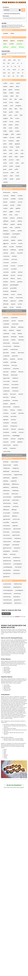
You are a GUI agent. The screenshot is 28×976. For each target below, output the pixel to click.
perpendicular (7, 560)
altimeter (20, 359)
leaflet (5, 93)
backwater (19, 246)
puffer (16, 169)
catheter (19, 230)
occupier (13, 413)
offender (5, 301)
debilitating (6, 484)
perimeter (6, 352)
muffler (5, 83)
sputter (18, 179)
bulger (17, 102)
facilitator (6, 462)
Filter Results (6, 16)
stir (17, 76)
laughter (5, 118)
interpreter (13, 448)
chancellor (20, 253)
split (14, 60)
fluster (5, 112)
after (17, 96)
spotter (12, 179)
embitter (5, 281)
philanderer (15, 387)
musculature (15, 384)
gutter (22, 156)
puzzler (11, 124)
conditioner (16, 407)
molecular (15, 381)
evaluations (17, 548)
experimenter (16, 535)
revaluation (16, 570)
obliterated (6, 478)
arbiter (5, 246)
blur (8, 63)
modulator (6, 423)
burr (13, 63)
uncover (20, 202)
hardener (5, 291)
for (15, 66)
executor (13, 438)
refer (17, 172)
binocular (14, 365)
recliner (20, 304)
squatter (5, 182)
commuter (14, 259)
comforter (6, 259)
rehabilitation (7, 587)
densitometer (15, 471)
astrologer (13, 362)
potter (5, 169)
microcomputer (7, 538)
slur (4, 76)
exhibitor (13, 372)
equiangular (6, 551)
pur (9, 73)
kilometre (6, 340)
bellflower (13, 250)
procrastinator (7, 497)
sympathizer (6, 400)
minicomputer (16, 532)
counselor (6, 272)
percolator (14, 416)
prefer (10, 169)
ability (5, 330)
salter (4, 124)
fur (19, 66)
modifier (14, 432)
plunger (17, 166)
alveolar (5, 394)
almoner (13, 243)
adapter (13, 240)
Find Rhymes (6, 7)
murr (8, 69)
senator (13, 221)
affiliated (14, 509)
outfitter (20, 301)
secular (12, 307)
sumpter (5, 96)
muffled (11, 93)
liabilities (5, 481)
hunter (11, 121)
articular (21, 432)
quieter (5, 227)
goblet (10, 89)
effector (13, 278)
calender (5, 253)
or (19, 69)
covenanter (16, 368)
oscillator (5, 416)
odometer (21, 413)
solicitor (13, 321)
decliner (20, 272)
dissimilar (6, 397)
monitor (17, 211)
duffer (5, 156)
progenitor (21, 438)
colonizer (13, 419)
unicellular (16, 506)
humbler (20, 195)
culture (12, 83)
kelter (4, 115)
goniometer (6, 500)
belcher (5, 147)
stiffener (5, 224)
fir (11, 66)
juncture (11, 160)
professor (19, 218)
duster (5, 109)
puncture (5, 172)
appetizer (12, 403)
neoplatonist (16, 557)
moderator (6, 432)
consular (12, 266)
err (4, 66)
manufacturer (7, 529)
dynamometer (7, 465)
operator (15, 445)
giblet (4, 89)
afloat (17, 86)
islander (19, 294)
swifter (18, 137)
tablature (5, 230)
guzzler (11, 112)
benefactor (6, 365)
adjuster (19, 224)
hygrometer (6, 378)
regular (5, 307)
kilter (21, 115)
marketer (13, 199)
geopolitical (17, 600)
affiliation (14, 516)
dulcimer (5, 278)
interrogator (16, 541)
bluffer (18, 147)
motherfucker (14, 349)
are (19, 60)
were (22, 76)
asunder (11, 246)
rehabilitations (17, 587)
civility (13, 333)
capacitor (5, 317)
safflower (5, 221)
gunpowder (13, 288)
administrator (7, 503)
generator (21, 429)
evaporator (14, 522)
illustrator (14, 423)
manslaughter (16, 234)
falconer (12, 281)
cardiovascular (7, 593)
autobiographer (7, 603)
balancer (5, 250)
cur (18, 63)
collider (19, 205)
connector (14, 262)
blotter (12, 147)
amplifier (5, 362)
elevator (21, 336)
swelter (5, 137)
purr (13, 73)
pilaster (5, 202)
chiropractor (13, 426)
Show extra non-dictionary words (12, 13)
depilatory (6, 487)
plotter (11, 166)
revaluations (16, 596)
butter (10, 150)
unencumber (6, 451)
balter (21, 99)
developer (14, 336)
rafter (4, 128)
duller (10, 156)
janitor (5, 211)
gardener (19, 281)
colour (5, 153)
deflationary (15, 484)
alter (10, 99)
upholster (6, 240)
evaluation (15, 551)
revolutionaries (7, 600)
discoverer (13, 394)
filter (21, 109)
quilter (17, 124)
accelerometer (7, 584)
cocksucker (6, 256)
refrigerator (15, 468)
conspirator (6, 356)
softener (19, 221)
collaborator (6, 468)
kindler (11, 297)
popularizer (6, 516)
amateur (5, 205)
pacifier (5, 448)
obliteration (6, 490)
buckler (12, 205)
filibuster (20, 372)
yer (13, 76)
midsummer (19, 297)
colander (14, 256)
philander (6, 304)
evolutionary (17, 593)
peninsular (6, 387)
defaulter (5, 275)
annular (20, 243)
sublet (17, 93)
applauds (17, 144)
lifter (11, 118)
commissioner (7, 346)
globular (5, 285)
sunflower (12, 202)
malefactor (15, 378)
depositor (6, 336)
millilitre (13, 340)
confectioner (6, 368)
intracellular (6, 525)
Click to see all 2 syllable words (14, 186)
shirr (18, 73)
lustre (15, 115)
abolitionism (18, 603)
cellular (12, 253)
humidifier (6, 522)
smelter (17, 131)
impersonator (7, 541)
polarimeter (15, 500)
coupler (5, 105)
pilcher (5, 166)
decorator (6, 429)
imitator (5, 410)
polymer (12, 218)
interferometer (18, 584)
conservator (15, 324)
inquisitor (6, 442)
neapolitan (14, 481)
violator (13, 352)
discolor (13, 275)
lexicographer (7, 570)
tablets (11, 86)
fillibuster (6, 375)
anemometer (14, 462)
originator (15, 525)
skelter (11, 131)
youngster (18, 105)
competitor (6, 324)
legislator (5, 419)
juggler (11, 211)
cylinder (13, 272)
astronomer (6, 435)
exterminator (7, 557)
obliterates (17, 346)
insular (13, 294)
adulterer (11, 330)
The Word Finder (14, 2)
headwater (14, 291)
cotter (10, 153)
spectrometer (7, 445)
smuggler (5, 134)
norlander (13, 237)
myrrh (14, 69)
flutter (16, 156)
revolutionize (7, 573)
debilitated (6, 471)
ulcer (4, 140)
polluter (5, 218)
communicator (7, 474)
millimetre (21, 340)
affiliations (6, 509)
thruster (12, 137)
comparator (14, 317)
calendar (20, 250)
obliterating (14, 487)
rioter (11, 227)
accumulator (6, 513)
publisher (17, 227)
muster (17, 118)
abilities (5, 359)
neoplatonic (17, 538)
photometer (6, 343)
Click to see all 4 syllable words (14, 455)
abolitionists (17, 560)
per (23, 69)
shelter (17, 128)
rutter (11, 175)
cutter (22, 153)
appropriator (6, 519)
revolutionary (7, 596)
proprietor (6, 321)
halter (17, 112)
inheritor (12, 410)
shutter (17, 175)
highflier (18, 208)
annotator (15, 400)
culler (16, 153)
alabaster (12, 359)
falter (10, 109)
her (4, 69)
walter (5, 144)
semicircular (16, 519)
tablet (12, 96)
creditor (5, 208)
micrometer (6, 381)
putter (12, 172)
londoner (5, 199)
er (21, 63)
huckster (17, 89)
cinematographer (8, 590)
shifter (5, 131)
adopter (20, 240)
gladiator (20, 442)
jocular (5, 297)
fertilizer (13, 397)
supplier (12, 224)
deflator (13, 195)
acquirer (5, 426)
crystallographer (7, 567)
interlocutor (14, 493)
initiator (15, 503)
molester (20, 199)
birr (4, 63)
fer (8, 66)
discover (20, 275)
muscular (5, 237)
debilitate (21, 327)
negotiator (15, 478)
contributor (15, 391)
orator (16, 214)
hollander (6, 294)
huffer (5, 160)
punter (17, 121)
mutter (11, 163)
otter (22, 163)
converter (20, 266)
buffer (5, 150)
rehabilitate (15, 490)
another (13, 230)
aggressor (6, 243)
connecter (6, 262)
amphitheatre (17, 497)
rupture (5, 175)
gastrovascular (7, 548)
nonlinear (6, 413)
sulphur (18, 134)
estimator (6, 372)
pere (4, 73)
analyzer (5, 403)
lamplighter (6, 234)
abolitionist (6, 576)
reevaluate (13, 554)
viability (16, 465)
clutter (16, 150)
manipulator (6, 506)
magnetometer (18, 474)
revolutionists (7, 564)
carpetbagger (16, 435)
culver (11, 105)
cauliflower (6, 333)
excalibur (5, 438)
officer (5, 214)
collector (15, 192)
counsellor (14, 269)
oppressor (13, 301)
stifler (12, 134)
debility (20, 333)
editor (11, 208)
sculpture (11, 140)
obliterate (6, 327)
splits (9, 60)
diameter (20, 321)
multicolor (6, 384)
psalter (5, 121)
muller (5, 163)
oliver (10, 214)
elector (19, 278)
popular (13, 304)
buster (11, 102)
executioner (6, 535)
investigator (6, 544)
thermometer (7, 407)
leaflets (5, 86)
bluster (5, 99)
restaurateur (15, 343)
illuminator (6, 532)
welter (11, 144)
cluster (5, 102)
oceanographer (17, 564)
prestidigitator (19, 590)
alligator (18, 330)
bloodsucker (6, 192)
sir (22, 73)
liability (5, 554)
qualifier (5, 349)
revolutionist (16, 573)
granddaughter (14, 285)
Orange (5, 757)
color (22, 150)
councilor (5, 269)
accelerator (16, 513)
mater (17, 160)
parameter (15, 356)
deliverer (13, 429)
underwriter (6, 391)
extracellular (15, 544)
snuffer (5, 179)
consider (5, 266)
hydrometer (14, 375)
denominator (17, 529)
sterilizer (20, 394)
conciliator (6, 493)
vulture (18, 83)
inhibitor (19, 410)
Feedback (7, 613)
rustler (10, 128)
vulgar (18, 140)
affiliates (13, 327)
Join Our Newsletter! (14, 785)
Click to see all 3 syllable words (14, 311)
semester (18, 307)
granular (5, 288)
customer (6, 195)
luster (10, 115)
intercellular (18, 567)
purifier (13, 442)
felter (15, 109)
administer (21, 352)
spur (9, 76)
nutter (17, 163)
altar (15, 99)
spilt (4, 60)
